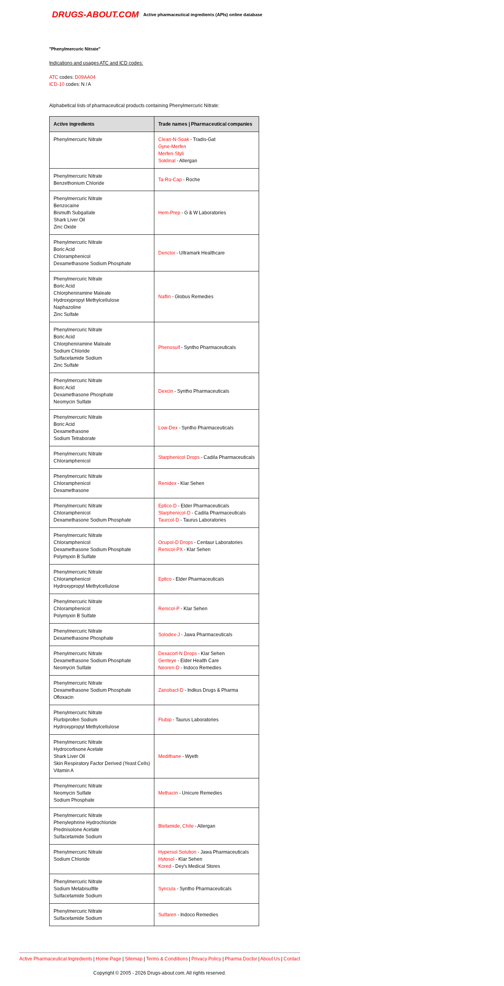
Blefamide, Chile (176, 826)
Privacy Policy (206, 959)
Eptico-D (167, 506)
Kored (164, 866)
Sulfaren (167, 914)
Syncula (167, 888)
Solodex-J (169, 634)
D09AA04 (85, 77)
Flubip (165, 719)
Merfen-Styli (171, 153)
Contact (292, 959)
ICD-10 (57, 84)
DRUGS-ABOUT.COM (95, 14)
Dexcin (165, 391)
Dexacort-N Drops (177, 653)
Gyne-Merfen (172, 146)
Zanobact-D (170, 690)
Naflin (164, 296)
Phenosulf (169, 347)
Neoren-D (169, 667)
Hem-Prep (169, 212)
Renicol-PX (170, 549)
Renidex (167, 483)
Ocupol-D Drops (175, 542)
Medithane (169, 756)
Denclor (166, 253)
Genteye (167, 660)
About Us (270, 959)
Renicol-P (169, 608)
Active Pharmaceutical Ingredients (55, 959)
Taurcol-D (168, 520)
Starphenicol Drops (179, 457)
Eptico (165, 579)
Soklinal (167, 160)
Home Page (108, 959)
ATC (53, 77)
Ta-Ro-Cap (170, 179)
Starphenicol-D (174, 513)
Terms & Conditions (167, 959)
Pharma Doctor (241, 959)
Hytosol (166, 859)
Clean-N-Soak (173, 139)
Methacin (168, 793)
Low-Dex (168, 428)
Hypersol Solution (177, 852)
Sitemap (134, 959)
